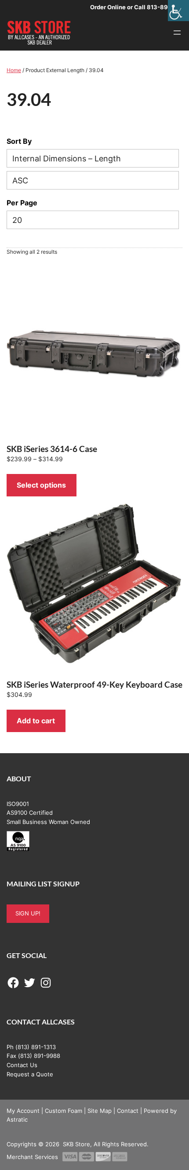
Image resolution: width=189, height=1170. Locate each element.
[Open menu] (177, 32)
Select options (41, 485)
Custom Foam (63, 1110)
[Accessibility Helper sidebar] (178, 10)
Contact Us (22, 1064)
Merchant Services (32, 1156)
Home (14, 70)
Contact (127, 1110)
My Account (23, 1110)
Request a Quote (30, 1074)
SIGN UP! (27, 913)
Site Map (99, 1110)
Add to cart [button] (36, 720)
